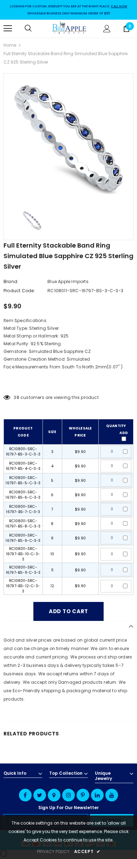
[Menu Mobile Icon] (8, 28)
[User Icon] (107, 28)
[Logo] (69, 28)
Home (10, 45)
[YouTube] (111, 795)
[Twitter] (39, 795)
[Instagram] (68, 795)
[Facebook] (25, 795)
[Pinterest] (83, 795)
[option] (68, 138)
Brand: (11, 281)
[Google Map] (54, 795)
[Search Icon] (35, 28)
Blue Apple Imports (68, 281)
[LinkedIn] (97, 795)
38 (16, 397)
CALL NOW (119, 6)
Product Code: (19, 291)
